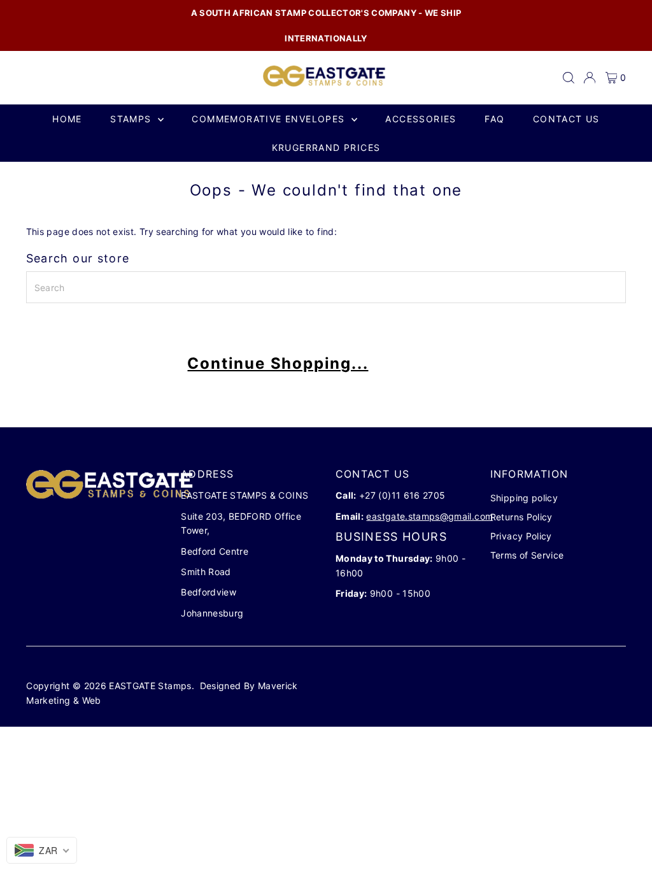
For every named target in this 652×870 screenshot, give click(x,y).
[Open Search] (568, 77)
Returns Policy (521, 516)
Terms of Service (527, 555)
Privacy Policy (521, 536)
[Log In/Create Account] (589, 77)
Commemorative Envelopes (270, 118)
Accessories (420, 118)
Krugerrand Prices (326, 147)
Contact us (566, 118)
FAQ (494, 118)
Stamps (132, 118)
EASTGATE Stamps (150, 685)
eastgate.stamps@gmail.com (429, 516)
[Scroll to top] (626, 835)
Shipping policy (524, 497)
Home (67, 118)
